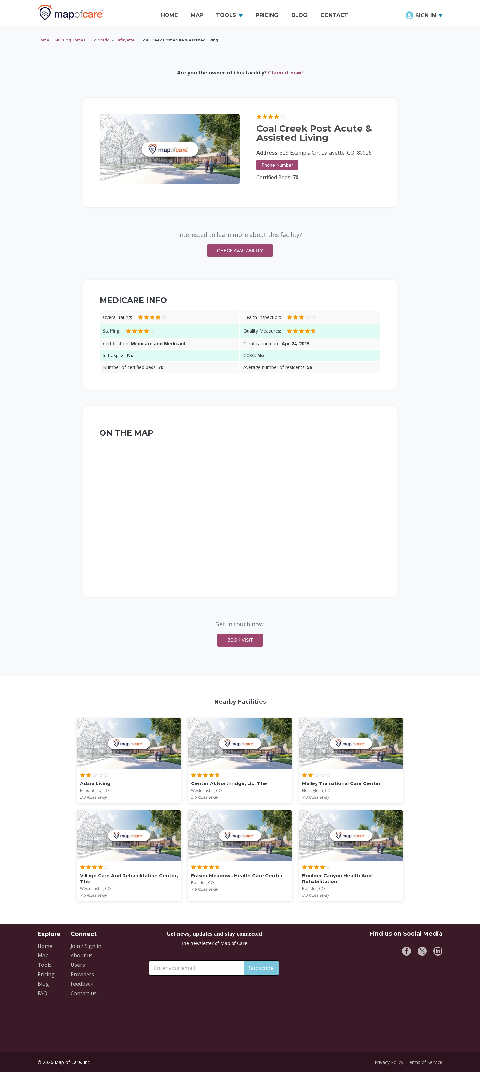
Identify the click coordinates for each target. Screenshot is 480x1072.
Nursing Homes (70, 40)
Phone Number (277, 165)
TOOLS (226, 15)
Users (78, 964)
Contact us (84, 993)
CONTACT (334, 15)
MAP (197, 15)
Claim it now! (285, 72)
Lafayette (125, 40)
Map (43, 955)
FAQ (42, 993)
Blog (43, 983)
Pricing (46, 974)
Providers (82, 974)
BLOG (299, 15)
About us (82, 955)
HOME (169, 15)
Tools (45, 964)
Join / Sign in (86, 945)
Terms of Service (424, 1062)
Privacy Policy (389, 1062)
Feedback (82, 983)
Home (43, 40)
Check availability (240, 250)
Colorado (100, 40)
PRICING (267, 15)
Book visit (240, 640)
